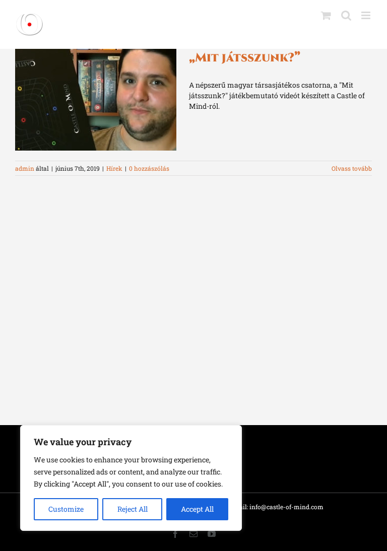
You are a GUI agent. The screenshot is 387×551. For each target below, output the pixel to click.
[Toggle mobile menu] (366, 15)
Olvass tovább (352, 168)
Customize (66, 509)
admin (24, 168)
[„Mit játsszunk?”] (95, 100)
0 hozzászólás (149, 168)
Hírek (114, 168)
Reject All (132, 509)
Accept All (197, 509)
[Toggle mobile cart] (326, 15)
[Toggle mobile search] (346, 15)
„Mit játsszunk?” (244, 58)
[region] (131, 478)
